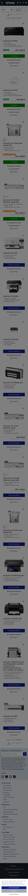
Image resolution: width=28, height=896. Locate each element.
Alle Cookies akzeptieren (14, 887)
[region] (14, 887)
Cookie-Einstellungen (14, 894)
